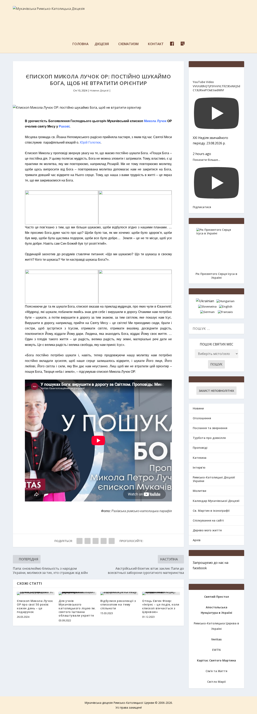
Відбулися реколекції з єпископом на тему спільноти (118, 604)
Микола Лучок (155, 121)
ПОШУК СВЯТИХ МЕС (216, 344)
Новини (198, 408)
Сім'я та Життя (216, 671)
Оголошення (202, 418)
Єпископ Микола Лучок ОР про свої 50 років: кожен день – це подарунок (35, 606)
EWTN (216, 650)
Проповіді (200, 448)
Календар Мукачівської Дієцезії (216, 501)
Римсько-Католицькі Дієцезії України (214, 479)
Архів (197, 540)
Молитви (199, 491)
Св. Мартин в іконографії (211, 510)
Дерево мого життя (207, 530)
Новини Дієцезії (99, 90)
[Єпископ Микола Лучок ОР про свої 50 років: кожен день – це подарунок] (36, 593)
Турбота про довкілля (209, 438)
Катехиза (199, 458)
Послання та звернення (210, 428)
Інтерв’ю (199, 467)
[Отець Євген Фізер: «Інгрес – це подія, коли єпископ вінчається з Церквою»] (161, 593)
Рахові (64, 126)
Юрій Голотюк (90, 142)
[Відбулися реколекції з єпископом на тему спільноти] (119, 593)
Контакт (156, 44)
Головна (80, 44)
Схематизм (128, 44)
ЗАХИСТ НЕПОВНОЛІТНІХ (216, 391)
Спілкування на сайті (208, 520)
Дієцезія (102, 44)
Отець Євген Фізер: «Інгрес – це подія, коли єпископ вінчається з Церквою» (160, 606)
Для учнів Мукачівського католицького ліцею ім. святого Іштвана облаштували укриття (77, 608)
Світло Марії (216, 682)
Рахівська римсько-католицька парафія (141, 511)
